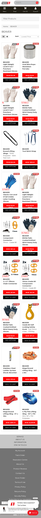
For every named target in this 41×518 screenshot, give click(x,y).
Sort (16, 36)
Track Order (20, 455)
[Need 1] (6, 2)
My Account (20, 451)
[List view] (7, 36)
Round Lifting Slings (9, 153)
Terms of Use (20, 482)
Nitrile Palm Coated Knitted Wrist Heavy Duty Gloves (29, 110)
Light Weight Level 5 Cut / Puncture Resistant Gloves (10, 66)
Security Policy (20, 496)
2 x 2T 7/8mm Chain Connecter (10, 281)
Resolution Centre (20, 460)
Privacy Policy (20, 487)
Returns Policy (20, 491)
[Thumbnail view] (3, 36)
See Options (10, 80)
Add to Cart (30, 167)
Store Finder (20, 478)
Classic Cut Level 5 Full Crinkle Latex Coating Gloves (10, 196)
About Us (20, 464)
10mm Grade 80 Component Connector (29, 283)
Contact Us (20, 473)
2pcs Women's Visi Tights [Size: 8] (18, 510)
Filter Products (9, 19)
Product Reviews (20, 469)
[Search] (37, 2)
